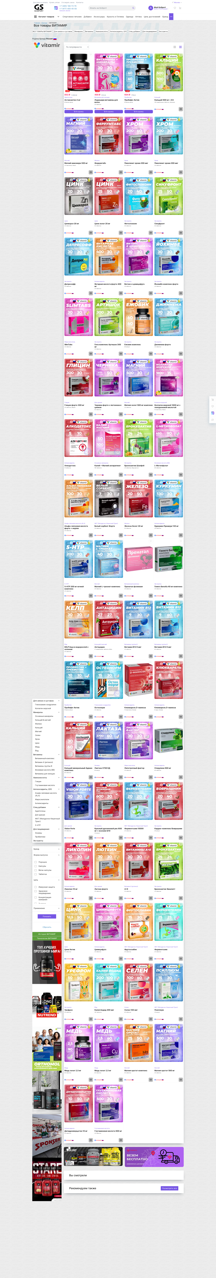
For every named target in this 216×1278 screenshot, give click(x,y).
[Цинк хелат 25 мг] (108, 196)
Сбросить (47, 927)
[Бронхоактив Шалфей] (138, 438)
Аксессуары (99, 17)
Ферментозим (160, 949)
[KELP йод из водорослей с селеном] (78, 619)
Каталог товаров (46, 17)
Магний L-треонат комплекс (107, 586)
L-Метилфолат (161, 465)
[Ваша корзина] (180, 8)
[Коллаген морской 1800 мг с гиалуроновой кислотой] (168, 377)
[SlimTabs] (78, 317)
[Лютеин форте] (108, 861)
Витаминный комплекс (131, 584)
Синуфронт (159, 223)
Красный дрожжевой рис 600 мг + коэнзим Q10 (108, 829)
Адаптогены (68, 97)
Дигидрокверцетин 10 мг (75, 1131)
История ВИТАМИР (46, 934)
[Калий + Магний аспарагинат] (108, 438)
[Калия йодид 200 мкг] (108, 982)
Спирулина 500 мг (162, 768)
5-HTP (66, 584)
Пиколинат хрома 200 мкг (136, 163)
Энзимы (97, 765)
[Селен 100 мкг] (138, 982)
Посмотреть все (169, 1188)
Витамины (89, 31)
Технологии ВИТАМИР (47, 938)
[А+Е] (138, 861)
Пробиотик (128, 97)
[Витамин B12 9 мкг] (138, 619)
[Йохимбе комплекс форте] (168, 257)
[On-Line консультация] (212, 413)
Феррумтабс (100, 163)
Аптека (138, 17)
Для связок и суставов (63, 31)
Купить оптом (54, 2)
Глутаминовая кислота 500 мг (108, 1131)
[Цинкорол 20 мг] (78, 196)
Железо (97, 160)
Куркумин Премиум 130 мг (166, 526)
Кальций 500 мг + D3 (164, 100)
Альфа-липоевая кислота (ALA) (74, 523)
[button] (68, 6)
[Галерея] (180, 47)
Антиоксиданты (99, 281)
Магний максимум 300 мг (76, 163)
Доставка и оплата (40, 2)
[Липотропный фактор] (138, 740)
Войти (156, 9)
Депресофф (69, 284)
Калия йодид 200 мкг (104, 1010)
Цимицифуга (100, 949)
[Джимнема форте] (168, 317)
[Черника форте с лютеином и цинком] (108, 377)
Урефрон (68, 1010)
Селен (126, 1007)
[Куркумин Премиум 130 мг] (168, 498)
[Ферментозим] (168, 922)
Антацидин (99, 647)
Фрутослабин (130, 949)
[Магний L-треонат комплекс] (108, 559)
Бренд (165, 17)
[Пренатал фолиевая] (138, 559)
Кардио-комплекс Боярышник (168, 828)
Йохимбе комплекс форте (166, 284)
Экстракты (163, 31)
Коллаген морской (160, 402)
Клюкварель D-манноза (135, 707)
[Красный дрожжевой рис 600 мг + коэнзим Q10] (108, 801)
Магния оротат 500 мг (164, 1070)
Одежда (129, 17)
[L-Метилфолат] (168, 438)
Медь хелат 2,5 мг (72, 1070)
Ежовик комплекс (132, 344)
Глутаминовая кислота (102, 1128)
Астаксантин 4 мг (72, 100)
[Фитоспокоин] (138, 196)
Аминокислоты (102, 31)
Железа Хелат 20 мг (133, 526)
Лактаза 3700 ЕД (102, 768)
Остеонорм (99, 707)
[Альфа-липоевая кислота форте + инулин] (78, 498)
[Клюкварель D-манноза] (138, 680)
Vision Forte (69, 828)
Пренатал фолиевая (133, 586)
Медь (66, 1068)
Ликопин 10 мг (71, 889)
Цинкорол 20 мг (71, 223)
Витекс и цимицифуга (134, 284)
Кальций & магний (100, 644)
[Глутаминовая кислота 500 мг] (108, 1103)
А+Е (126, 889)
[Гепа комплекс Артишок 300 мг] (108, 317)
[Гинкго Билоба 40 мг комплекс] (168, 559)
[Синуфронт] (168, 196)
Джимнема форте (162, 344)
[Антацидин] (108, 619)
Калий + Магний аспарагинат (107, 465)
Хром (126, 160)
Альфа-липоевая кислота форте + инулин (76, 527)
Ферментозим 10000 (134, 828)
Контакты (79, 2)
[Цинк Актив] (78, 922)
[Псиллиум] (168, 982)
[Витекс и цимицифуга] (138, 257)
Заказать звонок (64, 10)
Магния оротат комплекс (135, 1070)
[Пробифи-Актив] (78, 680)
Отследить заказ (67, 2)
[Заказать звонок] (212, 419)
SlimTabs (68, 344)
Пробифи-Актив (131, 100)
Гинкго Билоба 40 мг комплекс (168, 586)
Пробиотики (40, 837)
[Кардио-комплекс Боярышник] (168, 801)
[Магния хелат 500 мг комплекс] (138, 377)
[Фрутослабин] (138, 922)
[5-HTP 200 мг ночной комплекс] (78, 559)
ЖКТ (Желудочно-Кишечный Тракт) (106, 523)
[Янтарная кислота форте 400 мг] (108, 257)
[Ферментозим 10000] (138, 801)
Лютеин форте (101, 889)
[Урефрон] (78, 982)
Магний (67, 160)
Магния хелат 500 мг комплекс (138, 405)
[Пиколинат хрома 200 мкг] (138, 135)
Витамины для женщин (102, 97)
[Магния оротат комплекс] (138, 1043)
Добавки (87, 17)
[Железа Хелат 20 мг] (138, 498)
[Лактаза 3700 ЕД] (108, 740)
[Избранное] (175, 8)
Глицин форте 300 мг (74, 405)
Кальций (157, 97)
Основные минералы (101, 463)
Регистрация (163, 9)
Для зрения (98, 402)
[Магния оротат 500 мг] (168, 1043)
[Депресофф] (78, 257)
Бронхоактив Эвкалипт (164, 889)
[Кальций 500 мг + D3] (168, 72)
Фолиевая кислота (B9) (162, 463)
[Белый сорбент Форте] (108, 498)
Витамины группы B (130, 644)
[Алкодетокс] (78, 438)
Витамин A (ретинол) (131, 886)
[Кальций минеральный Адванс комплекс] (78, 740)
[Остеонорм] (108, 680)
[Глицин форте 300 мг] (78, 377)
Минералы (78, 31)
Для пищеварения (149, 31)
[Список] (175, 47)
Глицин (66, 402)
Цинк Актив (69, 949)
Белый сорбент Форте (104, 526)
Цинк (66, 221)
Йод (65, 644)
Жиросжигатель (69, 342)
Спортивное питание (72, 17)
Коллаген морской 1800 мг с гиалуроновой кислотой (167, 406)
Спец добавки (134, 31)
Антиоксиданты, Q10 (118, 31)
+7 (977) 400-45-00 (68, 9)
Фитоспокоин (130, 223)
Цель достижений (152, 17)
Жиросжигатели (42, 799)
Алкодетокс (70, 465)
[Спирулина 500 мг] (168, 740)
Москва (177, 2)
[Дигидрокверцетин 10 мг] (78, 1103)
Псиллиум (159, 1010)
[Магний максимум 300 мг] (78, 135)
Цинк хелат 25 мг (102, 223)
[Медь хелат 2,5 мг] (78, 1043)
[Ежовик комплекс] (138, 317)
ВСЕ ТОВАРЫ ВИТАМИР (42, 31)
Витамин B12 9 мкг (132, 647)
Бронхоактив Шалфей (134, 465)
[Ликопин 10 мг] (78, 861)
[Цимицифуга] (108, 922)
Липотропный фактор (134, 768)
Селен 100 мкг (131, 1010)
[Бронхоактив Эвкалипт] (168, 861)
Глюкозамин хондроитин (102, 705)
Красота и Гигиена (115, 17)
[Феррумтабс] (108, 135)
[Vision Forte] (78, 801)
